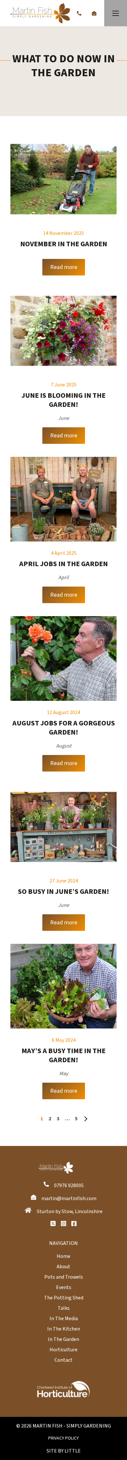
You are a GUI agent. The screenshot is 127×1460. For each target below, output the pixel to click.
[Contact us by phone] (79, 13)
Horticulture (63, 1349)
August (63, 745)
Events (63, 1287)
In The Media (63, 1318)
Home (63, 1256)
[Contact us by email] (94, 13)
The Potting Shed (63, 1297)
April (63, 577)
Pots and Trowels (63, 1277)
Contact (63, 1360)
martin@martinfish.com (68, 1198)
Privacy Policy (63, 1438)
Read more (63, 267)
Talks (64, 1308)
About (63, 1266)
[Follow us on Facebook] (74, 1223)
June (63, 418)
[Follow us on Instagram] (63, 1223)
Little (72, 1450)
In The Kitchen (63, 1328)
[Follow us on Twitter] (53, 1223)
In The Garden (63, 1339)
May (63, 1073)
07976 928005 (69, 1185)
